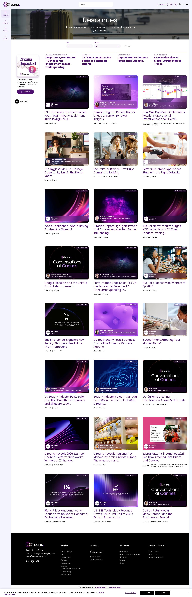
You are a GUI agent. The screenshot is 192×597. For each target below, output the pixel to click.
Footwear (114, 177)
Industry (96, 42)
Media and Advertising (158, 404)
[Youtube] (187, 4)
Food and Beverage (111, 123)
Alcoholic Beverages (157, 123)
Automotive (179, 123)
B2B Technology (58, 465)
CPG (104, 123)
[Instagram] (183, 4)
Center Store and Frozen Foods (172, 465)
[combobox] (79, 46)
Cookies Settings (130, 593)
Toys (104, 351)
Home (55, 180)
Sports (55, 123)
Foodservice (174, 177)
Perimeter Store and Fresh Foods (173, 466)
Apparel (166, 123)
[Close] (188, 592)
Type (67, 42)
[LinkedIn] (180, 4)
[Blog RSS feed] (17, 101)
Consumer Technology (59, 521)
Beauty (109, 177)
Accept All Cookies (163, 593)
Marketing (56, 351)
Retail (179, 177)
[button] (175, 4)
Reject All (146, 593)
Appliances (172, 123)
